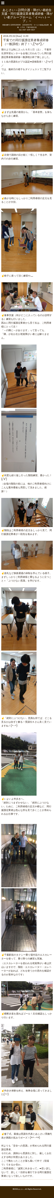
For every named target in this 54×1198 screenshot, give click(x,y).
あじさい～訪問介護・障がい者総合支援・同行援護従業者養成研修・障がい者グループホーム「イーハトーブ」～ (27, 16)
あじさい (21, 1189)
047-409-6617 (29, 30)
